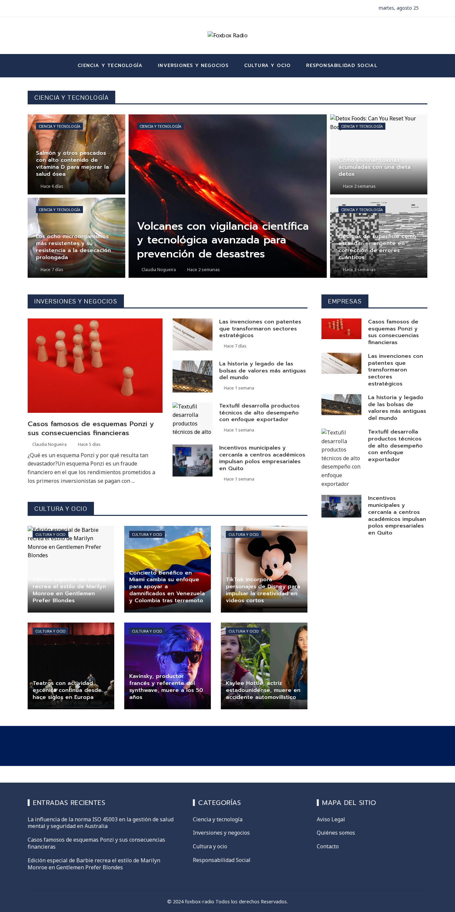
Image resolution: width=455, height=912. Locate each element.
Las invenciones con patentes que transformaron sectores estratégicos (260, 329)
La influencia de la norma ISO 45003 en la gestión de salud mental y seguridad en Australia (101, 823)
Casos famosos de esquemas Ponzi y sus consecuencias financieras (91, 428)
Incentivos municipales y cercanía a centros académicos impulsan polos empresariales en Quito (262, 458)
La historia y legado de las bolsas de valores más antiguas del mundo (262, 371)
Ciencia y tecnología (59, 126)
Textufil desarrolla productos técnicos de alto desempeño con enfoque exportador (259, 413)
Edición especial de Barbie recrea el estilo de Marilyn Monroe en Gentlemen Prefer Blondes (94, 864)
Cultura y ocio (50, 534)
